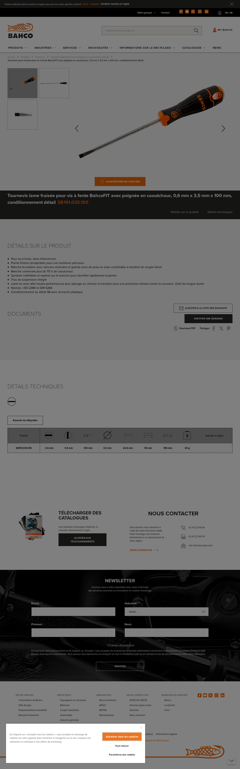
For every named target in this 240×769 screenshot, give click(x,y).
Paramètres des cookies (122, 754)
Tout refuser (122, 746)
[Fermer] (141, 728)
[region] (75, 743)
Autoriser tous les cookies (122, 736)
